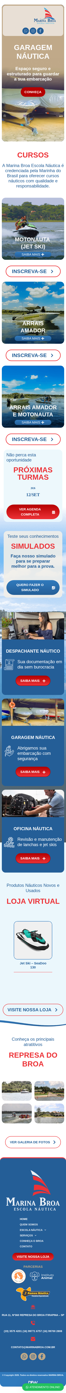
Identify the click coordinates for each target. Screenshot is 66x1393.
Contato (26, 1246)
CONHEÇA (32, 92)
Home (23, 1219)
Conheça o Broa (31, 1240)
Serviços (26, 1235)
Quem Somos (29, 1224)
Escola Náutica (31, 1230)
